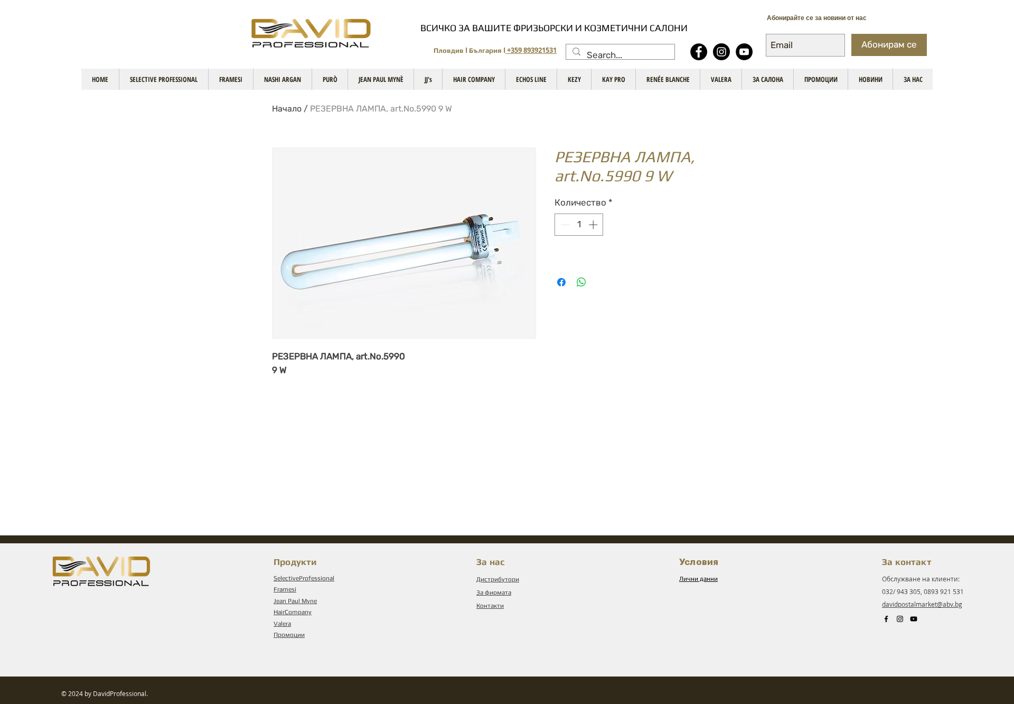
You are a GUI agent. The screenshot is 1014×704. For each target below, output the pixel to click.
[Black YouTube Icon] (913, 619)
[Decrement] (564, 224)
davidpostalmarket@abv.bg (922, 604)
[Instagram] (721, 51)
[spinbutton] (579, 224)
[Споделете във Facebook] (561, 282)
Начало (287, 109)
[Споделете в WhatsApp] (581, 282)
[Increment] (594, 224)
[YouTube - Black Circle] (744, 51)
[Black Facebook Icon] (886, 619)
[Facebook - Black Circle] (698, 51)
